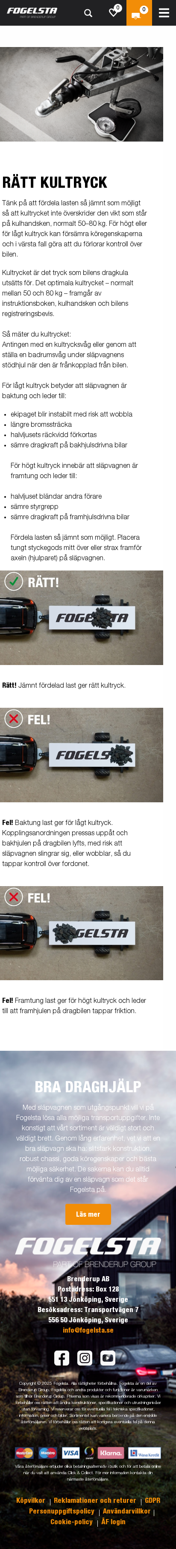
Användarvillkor (127, 1511)
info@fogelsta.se (88, 1330)
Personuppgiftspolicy (62, 1511)
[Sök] (88, 13)
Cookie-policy (72, 1522)
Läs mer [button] (88, 1214)
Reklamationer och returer (96, 1500)
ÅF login (113, 1522)
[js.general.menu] (164, 13)
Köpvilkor (31, 1500)
